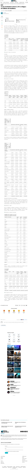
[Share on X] (6, 10)
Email (5, 448)
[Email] (10, 10)
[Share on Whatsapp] (7, 10)
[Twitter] (25, 431)
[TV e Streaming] (10, 375)
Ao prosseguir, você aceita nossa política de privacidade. (12, 451)
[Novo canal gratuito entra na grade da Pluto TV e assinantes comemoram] (8, 392)
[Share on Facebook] (5, 10)
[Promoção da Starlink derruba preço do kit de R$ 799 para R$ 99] (8, 385)
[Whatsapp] (21, 431)
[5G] (10, 347)
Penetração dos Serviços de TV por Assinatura (21, 20)
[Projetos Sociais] (10, 359)
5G (8, 348)
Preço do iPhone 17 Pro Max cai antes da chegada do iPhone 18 (15, 382)
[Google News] (19, 340)
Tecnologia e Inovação (13, 387)
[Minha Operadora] (14, 1)
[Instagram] (19, 336)
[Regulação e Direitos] (17, 359)
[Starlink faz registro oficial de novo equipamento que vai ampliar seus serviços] (8, 388)
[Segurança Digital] (10, 364)
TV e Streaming (10, 376)
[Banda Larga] (17, 347)
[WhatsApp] (14, 340)
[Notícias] (17, 375)
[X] (14, 336)
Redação (5, 12)
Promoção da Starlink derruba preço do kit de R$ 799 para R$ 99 (15, 385)
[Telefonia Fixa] (10, 370)
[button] (1, 0)
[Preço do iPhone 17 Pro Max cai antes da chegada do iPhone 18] (8, 382)
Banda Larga (16, 348)
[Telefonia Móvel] (17, 370)
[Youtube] (9, 340)
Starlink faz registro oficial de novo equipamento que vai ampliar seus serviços (14, 389)
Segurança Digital (10, 365)
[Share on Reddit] (9, 10)
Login (26, 319)
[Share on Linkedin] (8, 10)
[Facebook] (9, 336)
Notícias (16, 376)
